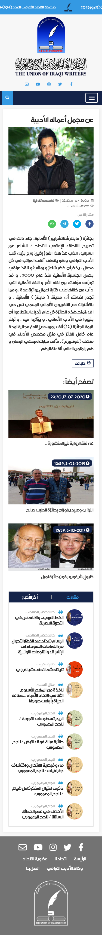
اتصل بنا (32, 868)
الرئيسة (80, 859)
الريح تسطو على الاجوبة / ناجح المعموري (41, 721)
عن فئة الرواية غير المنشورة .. (69, 443)
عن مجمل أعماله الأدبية (62, 119)
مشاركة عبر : (86, 215)
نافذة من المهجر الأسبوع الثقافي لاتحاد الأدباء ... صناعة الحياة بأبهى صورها (38, 695)
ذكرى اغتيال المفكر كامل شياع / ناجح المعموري (38, 791)
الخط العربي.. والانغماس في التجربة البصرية (39, 620)
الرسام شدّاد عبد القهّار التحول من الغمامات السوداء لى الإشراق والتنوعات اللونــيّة (37, 646)
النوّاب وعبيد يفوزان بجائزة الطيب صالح (60, 510)
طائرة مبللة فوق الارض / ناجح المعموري (38, 744)
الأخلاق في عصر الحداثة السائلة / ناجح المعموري (43, 814)
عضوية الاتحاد (35, 859)
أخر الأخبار (30, 597)
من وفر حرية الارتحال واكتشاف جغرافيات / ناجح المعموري (37, 767)
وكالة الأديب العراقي (65, 868)
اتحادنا (61, 859)
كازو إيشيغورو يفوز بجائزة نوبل (67, 577)
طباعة (80, 363)
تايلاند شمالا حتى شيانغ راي (40, 669)
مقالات (72, 597)
